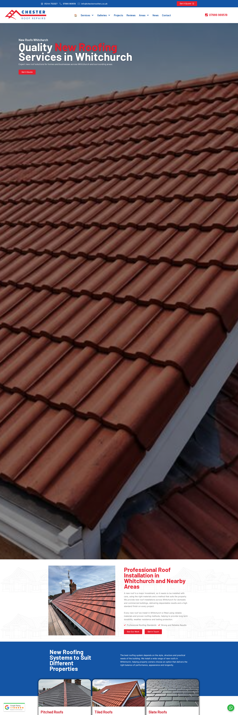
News (156, 15)
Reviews (131, 15)
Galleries (102, 15)
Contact (166, 15)
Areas (142, 15)
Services (85, 15)
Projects (118, 15)
